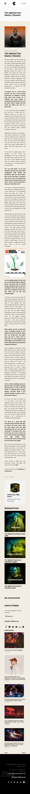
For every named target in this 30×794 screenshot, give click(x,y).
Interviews (14, 51)
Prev (6, 753)
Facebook (20, 469)
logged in (13, 610)
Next (23, 753)
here (17, 465)
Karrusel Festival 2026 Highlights (14, 650)
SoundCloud (8, 471)
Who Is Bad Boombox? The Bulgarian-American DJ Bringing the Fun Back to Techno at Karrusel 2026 (15, 678)
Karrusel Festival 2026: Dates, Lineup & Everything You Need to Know (15, 700)
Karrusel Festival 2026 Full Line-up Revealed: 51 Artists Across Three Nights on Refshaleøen (14, 744)
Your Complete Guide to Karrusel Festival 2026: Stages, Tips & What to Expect (14, 722)
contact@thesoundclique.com (16, 773)
